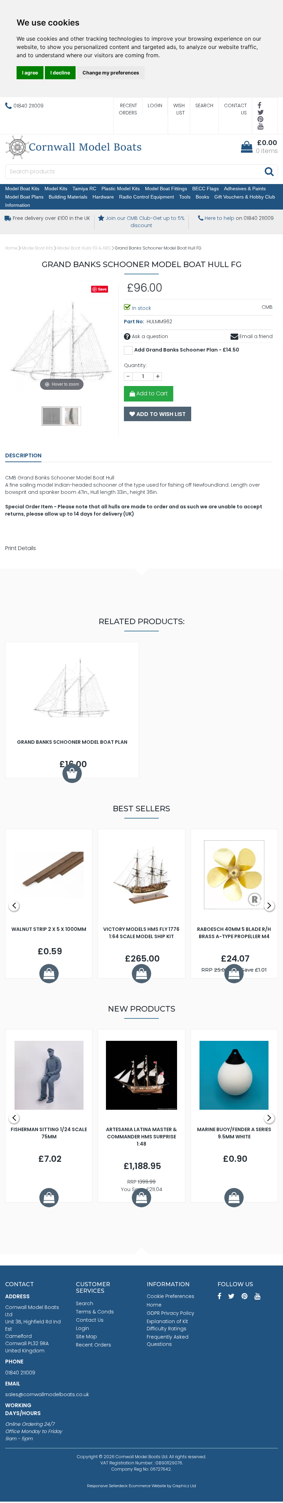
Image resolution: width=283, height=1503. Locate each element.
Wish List (179, 109)
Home (11, 248)
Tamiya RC (84, 188)
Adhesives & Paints (245, 188)
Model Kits (56, 188)
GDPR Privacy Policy (170, 1313)
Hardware (103, 197)
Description (23, 455)
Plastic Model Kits (120, 188)
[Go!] (269, 171)
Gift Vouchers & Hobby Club (244, 197)
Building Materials (68, 197)
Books (202, 197)
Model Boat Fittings (166, 188)
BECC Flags (205, 188)
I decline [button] (60, 72)
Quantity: (135, 365)
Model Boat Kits (22, 188)
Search (204, 105)
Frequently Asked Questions (167, 1340)
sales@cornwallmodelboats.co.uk (47, 1394)
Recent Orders (128, 109)
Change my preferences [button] (110, 72)
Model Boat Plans (24, 197)
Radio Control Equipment (146, 197)
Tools (185, 197)
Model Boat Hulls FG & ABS (84, 248)
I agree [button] (30, 72)
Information (17, 205)
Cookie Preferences (170, 1296)
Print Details (20, 548)
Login (155, 105)
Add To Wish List (160, 414)
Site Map (86, 1336)
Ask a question (149, 336)
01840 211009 (20, 1372)
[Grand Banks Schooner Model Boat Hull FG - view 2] (72, 416)
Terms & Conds (95, 1311)
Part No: (134, 321)
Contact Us (235, 109)
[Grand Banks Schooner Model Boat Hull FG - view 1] (52, 416)
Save (102, 289)
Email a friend (255, 336)
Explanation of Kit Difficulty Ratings (167, 1325)
